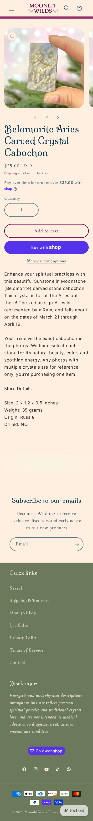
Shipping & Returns (29, 600)
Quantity (12, 198)
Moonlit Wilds (36, 812)
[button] (11, 8)
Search (16, 588)
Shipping (10, 173)
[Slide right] (58, 117)
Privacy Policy (24, 637)
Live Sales (19, 625)
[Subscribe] (76, 544)
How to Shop (23, 612)
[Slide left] (35, 117)
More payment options (46, 261)
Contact (17, 662)
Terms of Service (26, 650)
